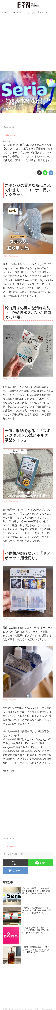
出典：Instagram (11, 256)
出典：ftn (51, 112)
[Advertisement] (28, 43)
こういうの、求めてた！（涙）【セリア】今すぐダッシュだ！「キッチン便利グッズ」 (27, 104)
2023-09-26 (9, 127)
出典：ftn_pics (9, 619)
